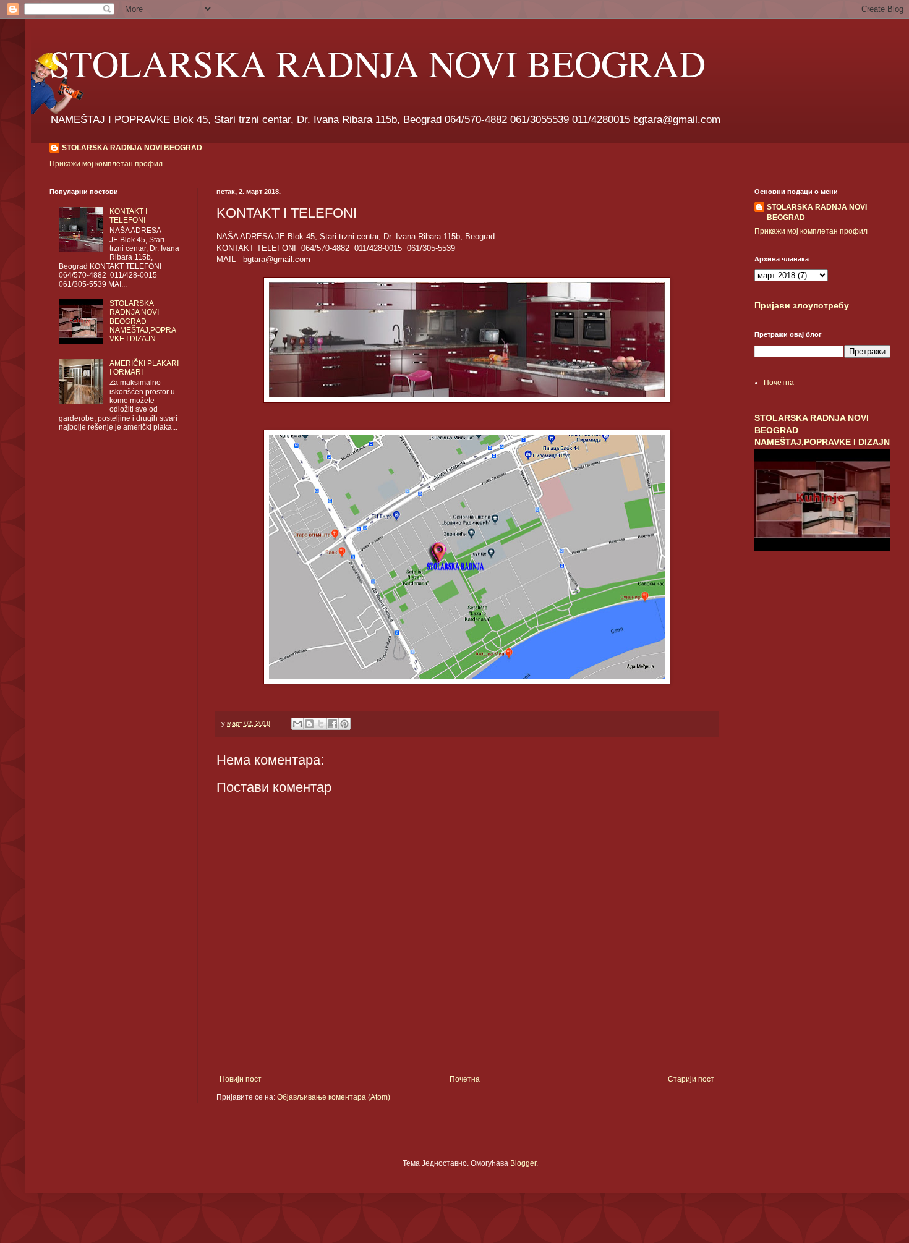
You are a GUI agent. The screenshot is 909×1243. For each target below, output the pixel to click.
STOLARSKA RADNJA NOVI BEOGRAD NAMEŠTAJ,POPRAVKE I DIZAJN (142, 321)
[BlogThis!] (309, 724)
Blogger (523, 1163)
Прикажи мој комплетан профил (106, 163)
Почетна (465, 1079)
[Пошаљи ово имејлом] (297, 724)
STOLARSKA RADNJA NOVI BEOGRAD (377, 63)
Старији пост (691, 1079)
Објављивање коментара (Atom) (333, 1097)
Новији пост (241, 1079)
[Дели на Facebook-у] (332, 724)
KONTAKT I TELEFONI (128, 215)
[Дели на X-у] (321, 724)
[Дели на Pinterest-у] (344, 724)
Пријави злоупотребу (801, 305)
